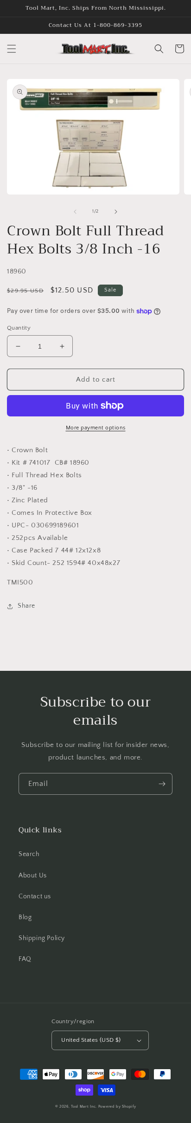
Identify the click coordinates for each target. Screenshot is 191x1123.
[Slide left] (75, 211)
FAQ (25, 959)
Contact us (35, 896)
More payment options (96, 428)
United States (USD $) (91, 1040)
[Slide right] (116, 211)
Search (29, 854)
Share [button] (26, 606)
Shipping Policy (42, 938)
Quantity (19, 328)
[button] (11, 49)
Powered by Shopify (117, 1106)
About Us (33, 875)
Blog (25, 917)
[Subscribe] (162, 784)
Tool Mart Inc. (84, 1106)
